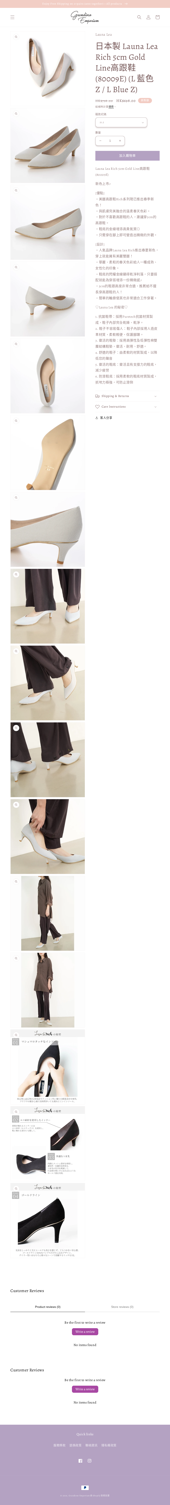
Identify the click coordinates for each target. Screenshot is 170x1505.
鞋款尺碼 (101, 114)
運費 (111, 107)
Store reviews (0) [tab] (122, 1306)
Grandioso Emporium (79, 1495)
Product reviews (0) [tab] (48, 1306)
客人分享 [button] (106, 418)
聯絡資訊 (91, 1445)
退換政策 (75, 1445)
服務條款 (59, 1445)
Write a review (85, 1331)
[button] (12, 17)
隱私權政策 (109, 1445)
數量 (98, 132)
